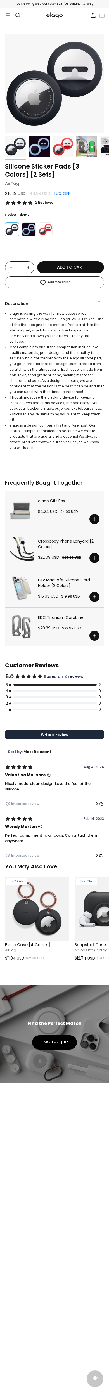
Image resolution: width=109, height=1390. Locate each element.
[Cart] (102, 15)
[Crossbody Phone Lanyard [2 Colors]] (22, 549)
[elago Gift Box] (22, 510)
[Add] (94, 519)
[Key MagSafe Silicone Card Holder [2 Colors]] (22, 588)
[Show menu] (7, 15)
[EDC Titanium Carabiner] (22, 627)
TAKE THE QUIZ (54, 1042)
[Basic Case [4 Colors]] (37, 909)
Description (16, 303)
